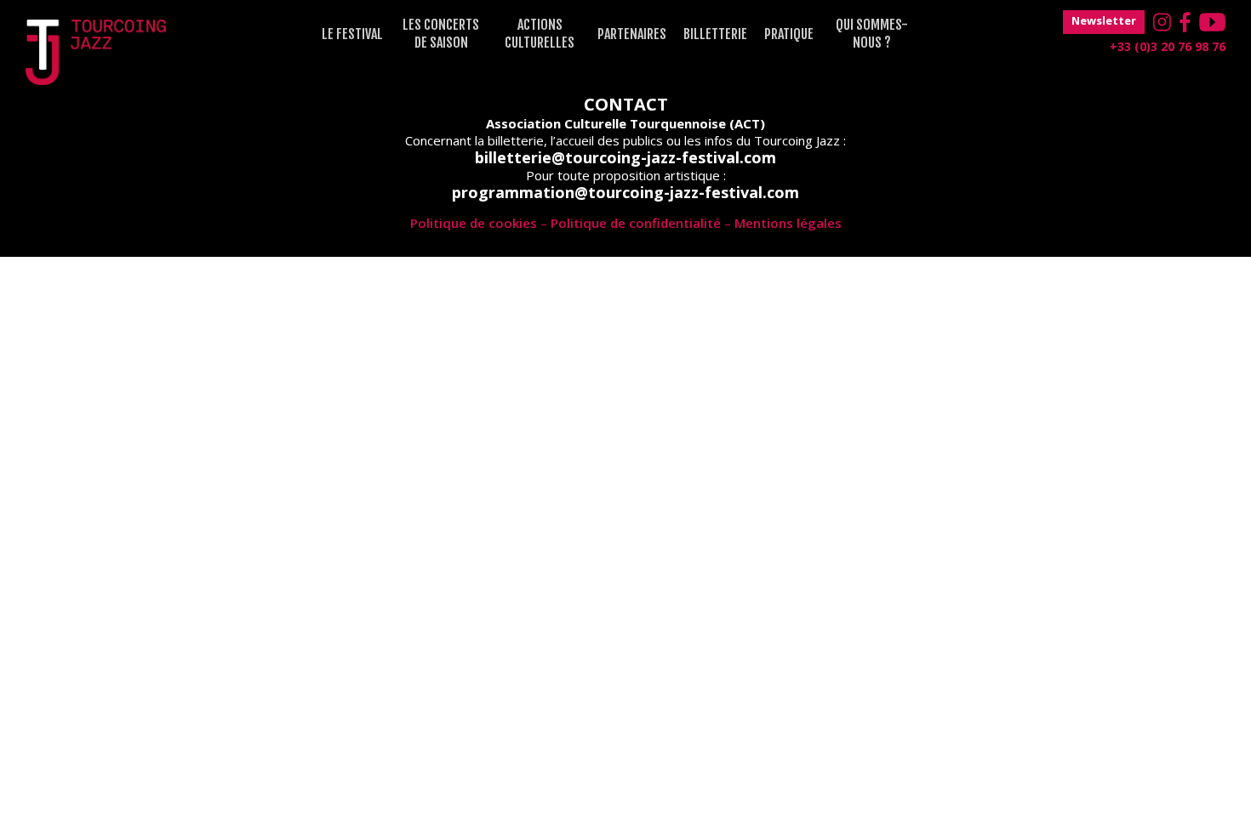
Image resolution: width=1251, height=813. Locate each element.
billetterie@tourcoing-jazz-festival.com (625, 157)
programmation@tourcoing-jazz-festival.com (625, 192)
